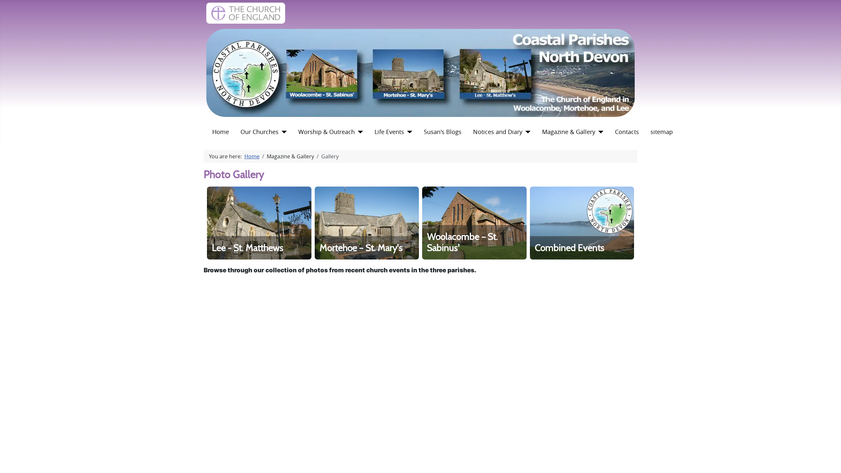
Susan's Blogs (443, 132)
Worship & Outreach (326, 132)
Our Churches (259, 132)
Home (220, 132)
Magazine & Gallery (568, 132)
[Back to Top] (829, 461)
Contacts (627, 132)
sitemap (661, 132)
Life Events (389, 132)
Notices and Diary (497, 132)
